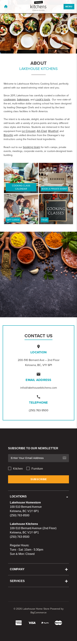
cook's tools (42, 99)
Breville (8, 135)
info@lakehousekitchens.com (38, 388)
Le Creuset (28, 131)
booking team (31, 147)
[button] (21, 178)
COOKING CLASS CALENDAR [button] (21, 187)
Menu (69, 6)
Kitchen (18, 468)
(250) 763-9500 (38, 410)
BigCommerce (38, 612)
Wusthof (53, 131)
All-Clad (42, 131)
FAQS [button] (45, 220)
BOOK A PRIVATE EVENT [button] (54, 188)
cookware (10, 99)
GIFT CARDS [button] (13, 220)
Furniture (37, 468)
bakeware (23, 99)
